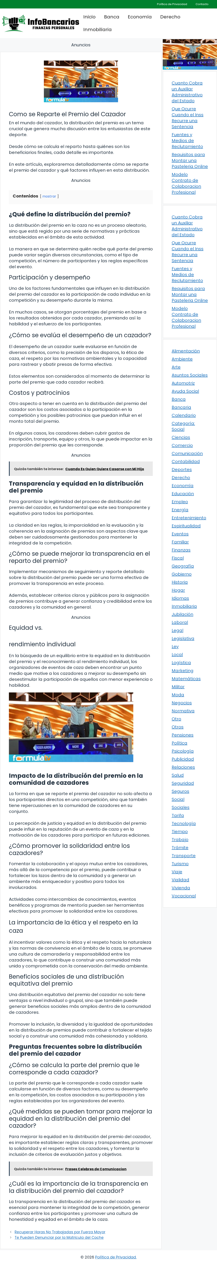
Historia (180, 582)
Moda (178, 695)
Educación (183, 494)
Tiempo (180, 831)
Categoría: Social (183, 426)
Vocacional (184, 896)
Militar (178, 687)
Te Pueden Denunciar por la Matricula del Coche (59, 1237)
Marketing (182, 671)
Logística (181, 663)
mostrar (49, 196)
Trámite (180, 848)
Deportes (182, 469)
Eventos (180, 534)
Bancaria (181, 407)
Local (177, 655)
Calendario (184, 415)
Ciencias (181, 437)
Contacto (202, 4)
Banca (111, 17)
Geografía (183, 566)
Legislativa (183, 638)
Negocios (182, 703)
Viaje (177, 872)
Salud (178, 775)
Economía (140, 17)
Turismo (180, 864)
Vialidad (180, 880)
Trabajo (180, 840)
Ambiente (182, 359)
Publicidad (183, 759)
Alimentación (186, 351)
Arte (176, 367)
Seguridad (183, 783)
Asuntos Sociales (190, 375)
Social (178, 799)
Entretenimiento (189, 518)
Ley (175, 646)
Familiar (180, 542)
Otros (178, 727)
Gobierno (182, 574)
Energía (180, 510)
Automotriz (183, 383)
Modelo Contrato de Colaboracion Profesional (186, 183)
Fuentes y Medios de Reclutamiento (187, 140)
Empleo (180, 502)
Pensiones (182, 735)
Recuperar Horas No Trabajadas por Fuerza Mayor (60, 1232)
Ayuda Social (185, 391)
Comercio (182, 445)
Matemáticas (186, 679)
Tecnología (184, 823)
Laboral (180, 622)
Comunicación (187, 453)
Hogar (178, 590)
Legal (177, 630)
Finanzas (181, 550)
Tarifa (178, 815)
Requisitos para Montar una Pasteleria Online (190, 160)
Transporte (184, 856)
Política (179, 743)
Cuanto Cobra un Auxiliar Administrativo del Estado (187, 92)
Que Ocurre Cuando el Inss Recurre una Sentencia (187, 118)
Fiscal (178, 558)
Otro (176, 719)
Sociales (180, 807)
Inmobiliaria (97, 29)
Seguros (180, 791)
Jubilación (182, 614)
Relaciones (183, 767)
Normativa (183, 711)
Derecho (170, 17)
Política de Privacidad (172, 4)
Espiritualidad (186, 526)
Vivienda (181, 888)
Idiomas (180, 598)
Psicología (183, 751)
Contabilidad (186, 461)
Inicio (89, 17)
